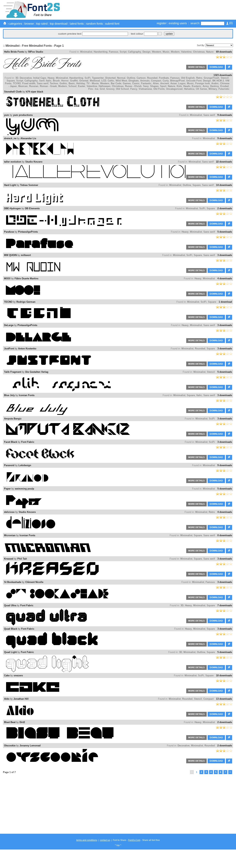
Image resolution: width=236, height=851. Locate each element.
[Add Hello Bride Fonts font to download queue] (229, 67)
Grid (102, 89)
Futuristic (223, 89)
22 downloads (224, 161)
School (72, 86)
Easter (81, 86)
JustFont (9, 348)
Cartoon (141, 77)
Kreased (8, 558)
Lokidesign (24, 465)
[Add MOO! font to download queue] (229, 293)
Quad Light (10, 652)
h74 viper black (34, 91)
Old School (122, 89)
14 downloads (224, 185)
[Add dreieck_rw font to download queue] (229, 153)
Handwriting (100, 51)
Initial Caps (39, 77)
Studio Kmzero (33, 161)
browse (29, 23)
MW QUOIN (10, 255)
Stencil (225, 77)
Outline (131, 77)
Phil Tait (22, 558)
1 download (225, 301)
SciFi (88, 77)
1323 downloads (223, 75)
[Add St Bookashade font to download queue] (229, 597)
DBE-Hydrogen (12, 208)
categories (15, 23)
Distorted (110, 77)
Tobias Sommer (29, 185)
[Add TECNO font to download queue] (229, 317)
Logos (181, 83)
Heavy (51, 77)
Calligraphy (134, 51)
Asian (173, 83)
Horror (65, 80)
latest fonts (77, 23)
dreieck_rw (10, 138)
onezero (18, 675)
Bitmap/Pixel (177, 80)
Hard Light (10, 185)
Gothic (63, 83)
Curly (166, 80)
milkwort (26, 255)
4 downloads (224, 278)
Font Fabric (27, 442)
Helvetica (189, 89)
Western (156, 51)
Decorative (26, 77)
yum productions (23, 115)
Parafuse (9, 231)
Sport (163, 86)
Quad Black (10, 628)
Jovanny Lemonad (30, 745)
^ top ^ (118, 845)
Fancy (133, 89)
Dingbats (134, 80)
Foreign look (202, 83)
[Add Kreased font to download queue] (229, 574)
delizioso (9, 512)
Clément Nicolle (34, 582)
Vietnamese (145, 89)
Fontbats (164, 77)
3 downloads (224, 255)
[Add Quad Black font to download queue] (229, 644)
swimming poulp (24, 488)
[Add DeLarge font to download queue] (229, 340)
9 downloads (224, 115)
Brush (56, 80)
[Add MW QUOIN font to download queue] (229, 270)
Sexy (146, 86)
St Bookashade (12, 582)
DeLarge (8, 325)
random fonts (94, 23)
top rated (42, 23)
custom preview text (69, 33)
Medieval (95, 80)
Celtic (111, 80)
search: (195, 23)
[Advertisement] (166, 9)
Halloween (104, 86)
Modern (175, 51)
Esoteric (196, 86)
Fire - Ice (93, 89)
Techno (54, 83)
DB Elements (32, 208)
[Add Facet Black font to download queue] (229, 457)
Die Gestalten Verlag (36, 372)
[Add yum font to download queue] (229, 130)
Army (206, 86)
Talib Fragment (12, 372)
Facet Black (10, 442)
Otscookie (9, 745)
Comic (136, 83)
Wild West (121, 80)
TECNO (8, 301)
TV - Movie (92, 83)
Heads (186, 86)
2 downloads (224, 208)
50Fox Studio (35, 51)
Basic (72, 83)
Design (146, 51)
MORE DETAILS (196, 67)
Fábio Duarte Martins (26, 278)
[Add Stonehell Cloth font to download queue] (229, 107)
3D (16, 77)
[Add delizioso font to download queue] (229, 527)
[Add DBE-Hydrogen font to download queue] (229, 223)
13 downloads (224, 698)
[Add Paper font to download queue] (229, 504)
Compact (156, 80)
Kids (179, 86)
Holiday (80, 83)
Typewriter (98, 77)
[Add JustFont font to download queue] (229, 364)
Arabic (215, 83)
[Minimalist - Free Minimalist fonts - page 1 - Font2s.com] (31, 17)
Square (11, 80)
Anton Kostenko (27, 348)
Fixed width (28, 83)
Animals (145, 80)
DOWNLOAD (216, 67)
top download (58, 23)
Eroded (224, 86)
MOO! (7, 278)
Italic (48, 80)
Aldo (6, 698)
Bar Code (116, 83)
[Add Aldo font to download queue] (229, 714)
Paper (7, 488)
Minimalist (86, 51)
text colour (137, 33)
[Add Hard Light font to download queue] (229, 200)
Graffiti (74, 80)
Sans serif (42, 83)
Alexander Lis (28, 138)
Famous (113, 51)
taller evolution (12, 161)
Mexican (23, 86)
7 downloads (224, 605)
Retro (199, 77)
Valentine (186, 51)
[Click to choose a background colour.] (160, 33)
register (161, 23)
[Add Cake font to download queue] (229, 690)
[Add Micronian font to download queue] (229, 550)
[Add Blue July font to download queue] (229, 410)
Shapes (154, 86)
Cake (7, 675)
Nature (210, 51)
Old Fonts (159, 89)
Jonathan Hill (21, 698)
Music (166, 51)
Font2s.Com (134, 840)
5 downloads (224, 231)
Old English (188, 77)
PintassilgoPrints (28, 231)
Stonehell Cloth (13, 91)
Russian (33, 86)
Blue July (9, 395)
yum (6, 115)
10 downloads (224, 675)
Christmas (199, 51)
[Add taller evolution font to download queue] (229, 177)
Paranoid (9, 465)
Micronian (9, 535)
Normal (121, 77)
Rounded (152, 77)
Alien (156, 83)
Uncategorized (174, 89)
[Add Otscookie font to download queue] (229, 761)
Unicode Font (194, 80)
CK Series (201, 89)
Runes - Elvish (133, 86)
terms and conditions (86, 840)
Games (127, 83)
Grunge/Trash (211, 77)
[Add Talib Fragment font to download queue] (229, 387)
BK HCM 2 (218, 80)
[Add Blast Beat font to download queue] (229, 737)
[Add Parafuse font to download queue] (229, 247)
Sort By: (201, 45)
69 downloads (224, 51)
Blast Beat (9, 722)
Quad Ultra (10, 605)
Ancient (164, 83)
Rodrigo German (25, 301)
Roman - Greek (48, 86)
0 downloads (224, 535)
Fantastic (146, 83)
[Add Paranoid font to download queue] (229, 480)
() (230, 23)
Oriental (83, 80)
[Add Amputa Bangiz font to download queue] (229, 434)
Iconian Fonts (26, 395)
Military (213, 89)
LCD (103, 80)
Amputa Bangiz (13, 418)
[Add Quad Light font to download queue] (229, 667)
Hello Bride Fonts (14, 51)
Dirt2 (22, 722)
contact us (105, 840)
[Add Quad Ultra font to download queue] (229, 620)
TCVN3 (17, 83)
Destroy (214, 86)
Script (123, 51)
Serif (41, 80)
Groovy (110, 89)
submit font (112, 23)
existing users (178, 23)
